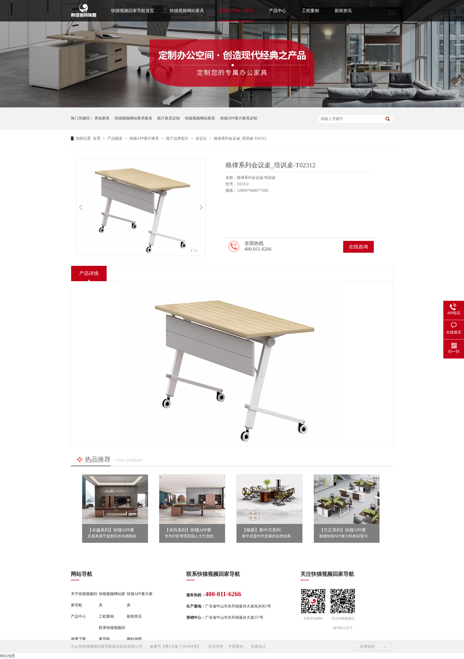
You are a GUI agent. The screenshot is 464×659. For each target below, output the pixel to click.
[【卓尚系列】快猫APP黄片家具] (192, 499)
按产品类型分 (178, 138)
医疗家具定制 (168, 118)
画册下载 (78, 639)
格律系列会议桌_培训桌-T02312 (240, 138)
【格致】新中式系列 (261, 530)
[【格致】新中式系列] (269, 499)
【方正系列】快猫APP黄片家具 (349, 530)
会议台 (201, 138)
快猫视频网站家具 (187, 10)
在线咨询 (358, 246)
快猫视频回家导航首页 (132, 10)
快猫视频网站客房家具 (133, 118)
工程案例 (310, 10)
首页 (97, 138)
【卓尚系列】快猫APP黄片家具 (194, 530)
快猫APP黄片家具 (236, 10)
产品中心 (277, 10)
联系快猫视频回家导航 (112, 633)
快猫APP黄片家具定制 (238, 118)
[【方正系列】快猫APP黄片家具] (347, 499)
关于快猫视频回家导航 (84, 599)
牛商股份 (235, 646)
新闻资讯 (343, 10)
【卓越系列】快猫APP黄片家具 (117, 530)
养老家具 (102, 118)
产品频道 (115, 138)
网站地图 (134, 639)
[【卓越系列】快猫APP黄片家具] (115, 499)
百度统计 (258, 646)
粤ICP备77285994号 (181, 646)
